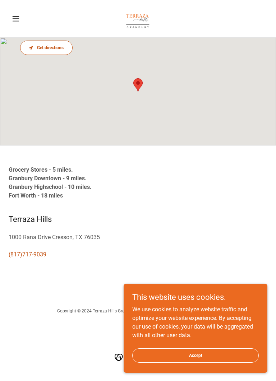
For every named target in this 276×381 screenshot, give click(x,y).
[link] (138, 18)
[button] (28, 18)
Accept (195, 355)
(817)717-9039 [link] (27, 254)
